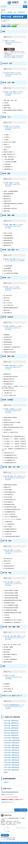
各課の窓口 (5, 835)
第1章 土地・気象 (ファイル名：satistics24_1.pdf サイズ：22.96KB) (14, 93)
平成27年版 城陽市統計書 (11, 745)
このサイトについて (20, 827)
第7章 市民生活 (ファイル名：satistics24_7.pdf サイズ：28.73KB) (13, 328)
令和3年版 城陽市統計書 (11, 730)
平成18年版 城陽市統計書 (11, 769)
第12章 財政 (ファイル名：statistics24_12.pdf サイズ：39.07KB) (14, 583)
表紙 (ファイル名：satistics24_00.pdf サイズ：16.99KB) (13, 42)
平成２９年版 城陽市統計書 (12, 740)
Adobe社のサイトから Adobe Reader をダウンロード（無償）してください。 (14, 56)
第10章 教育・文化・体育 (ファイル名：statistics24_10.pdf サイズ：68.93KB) (15, 478)
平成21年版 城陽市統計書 (11, 760)
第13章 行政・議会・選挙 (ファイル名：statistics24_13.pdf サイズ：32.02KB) (15, 637)
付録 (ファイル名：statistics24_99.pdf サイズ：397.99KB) (14, 677)
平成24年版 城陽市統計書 (11, 752)
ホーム (3, 12)
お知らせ (6, 782)
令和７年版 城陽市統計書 (11, 720)
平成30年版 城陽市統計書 (11, 737)
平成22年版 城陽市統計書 (11, 757)
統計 (15, 12)
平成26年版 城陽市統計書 (11, 747)
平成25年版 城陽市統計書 (11, 750)
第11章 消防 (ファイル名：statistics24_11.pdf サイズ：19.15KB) (14, 551)
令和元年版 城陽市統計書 (11, 735)
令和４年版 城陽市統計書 (11, 728)
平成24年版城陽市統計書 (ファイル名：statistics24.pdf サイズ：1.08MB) (15, 706)
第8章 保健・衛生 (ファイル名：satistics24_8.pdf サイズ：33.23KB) (14, 367)
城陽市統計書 (21, 12)
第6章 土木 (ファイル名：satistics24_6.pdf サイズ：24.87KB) (13, 288)
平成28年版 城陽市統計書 (11, 742)
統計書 (6, 772)
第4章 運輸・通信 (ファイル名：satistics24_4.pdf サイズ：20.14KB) (14, 226)
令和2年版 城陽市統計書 (11, 732)
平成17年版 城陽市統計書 (11, 767)
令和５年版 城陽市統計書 (11, 725)
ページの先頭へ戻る (21, 809)
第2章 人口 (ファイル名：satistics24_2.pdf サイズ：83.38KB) (13, 128)
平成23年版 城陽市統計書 (11, 755)
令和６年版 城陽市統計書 (11, 723)
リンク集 (7, 831)
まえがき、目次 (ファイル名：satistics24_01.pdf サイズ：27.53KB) (13, 74)
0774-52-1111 (8, 837)
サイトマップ (7, 827)
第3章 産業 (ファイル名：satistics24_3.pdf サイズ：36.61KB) (13, 184)
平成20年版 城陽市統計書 (11, 764)
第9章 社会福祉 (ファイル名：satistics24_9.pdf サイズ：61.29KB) (13, 410)
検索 (25, 6)
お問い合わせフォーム (8, 802)
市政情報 (10, 12)
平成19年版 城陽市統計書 (11, 762)
